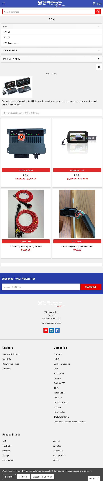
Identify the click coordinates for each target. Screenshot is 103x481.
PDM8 (25, 175)
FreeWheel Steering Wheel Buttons (69, 421)
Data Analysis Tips (10, 363)
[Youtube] (45, 330)
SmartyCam (59, 373)
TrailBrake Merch (61, 416)
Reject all (23, 476)
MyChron (58, 354)
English (92, 478)
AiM (4, 441)
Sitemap (6, 368)
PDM (56, 368)
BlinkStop (57, 445)
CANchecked (59, 412)
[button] (99, 67)
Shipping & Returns (11, 354)
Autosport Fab (59, 455)
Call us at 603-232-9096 (51, 323)
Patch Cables (60, 392)
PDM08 (6, 32)
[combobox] (94, 478)
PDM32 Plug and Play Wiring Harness (26, 246)
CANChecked (8, 460)
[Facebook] (57, 330)
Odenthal (6, 450)
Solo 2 (56, 359)
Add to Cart (25, 241)
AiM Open (58, 397)
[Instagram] (51, 330)
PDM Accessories (11, 43)
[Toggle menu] (3, 3)
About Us (6, 359)
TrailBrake (6, 445)
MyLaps (57, 407)
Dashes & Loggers (62, 363)
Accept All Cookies (42, 476)
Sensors (57, 378)
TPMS (56, 388)
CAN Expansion (61, 402)
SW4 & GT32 (59, 383)
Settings (9, 476)
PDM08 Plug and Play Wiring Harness (77, 246)
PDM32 (6, 37)
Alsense (56, 441)
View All (56, 460)
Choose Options (26, 170)
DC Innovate (58, 450)
